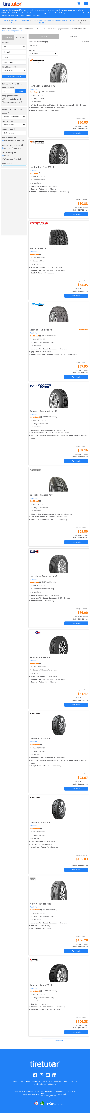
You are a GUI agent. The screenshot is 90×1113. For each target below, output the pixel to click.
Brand (4, 113)
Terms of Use (71, 1091)
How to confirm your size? (12, 30)
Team (22, 1081)
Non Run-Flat (9, 141)
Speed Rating (7, 129)
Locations (73, 1081)
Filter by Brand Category (38, 42)
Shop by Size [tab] (20, 37)
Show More (59, 1040)
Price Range (7, 163)
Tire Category (7, 121)
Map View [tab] (73, 36)
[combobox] (14, 70)
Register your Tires (61, 1081)
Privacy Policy (59, 1091)
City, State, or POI (9, 67)
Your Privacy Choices (48, 1096)
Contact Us (36, 1081)
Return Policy (63, 1094)
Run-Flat (20, 141)
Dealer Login (47, 1081)
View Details (34, 89)
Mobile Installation (11, 99)
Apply (21, 91)
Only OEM (17, 148)
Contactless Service (12, 102)
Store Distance (12, 89)
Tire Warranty (7, 153)
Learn (28, 1081)
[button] (29, 1103)
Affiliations (52, 1084)
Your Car (5, 43)
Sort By (32, 50)
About (15, 1081)
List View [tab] (44, 36)
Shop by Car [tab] (8, 37)
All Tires (7, 148)
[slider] (2, 165)
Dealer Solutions (40, 1084)
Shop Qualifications (10, 96)
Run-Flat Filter (8, 137)
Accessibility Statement (31, 1094)
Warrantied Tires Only (13, 159)
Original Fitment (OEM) (11, 145)
